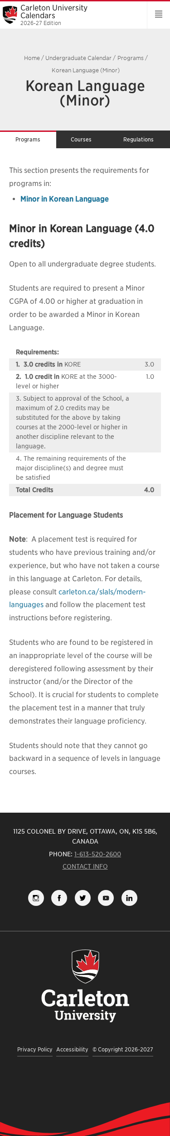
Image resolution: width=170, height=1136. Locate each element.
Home (32, 58)
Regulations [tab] (138, 139)
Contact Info (85, 866)
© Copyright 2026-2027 (122, 1049)
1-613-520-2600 (97, 854)
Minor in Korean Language (64, 199)
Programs (130, 58)
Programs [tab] (27, 139)
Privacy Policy (35, 1049)
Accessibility (72, 1049)
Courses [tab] (81, 139)
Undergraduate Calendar (78, 58)
